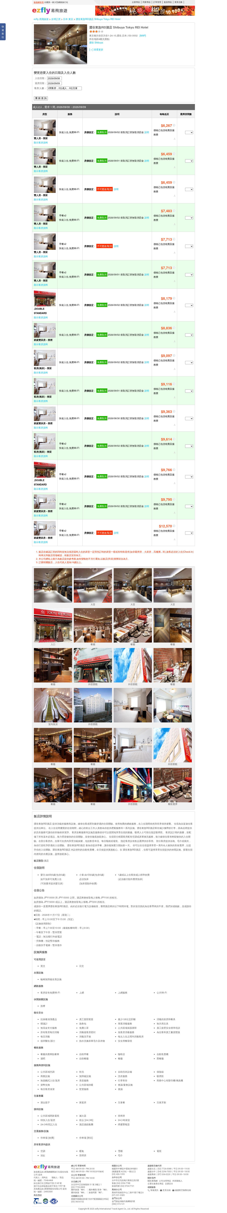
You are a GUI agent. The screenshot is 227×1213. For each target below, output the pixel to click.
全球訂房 (55, 19)
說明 (146, 132)
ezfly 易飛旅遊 (41, 19)
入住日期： (41, 78)
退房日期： (41, 83)
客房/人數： (40, 88)
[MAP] (143, 35)
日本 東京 (68, 19)
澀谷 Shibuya (96, 42)
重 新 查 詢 (41, 98)
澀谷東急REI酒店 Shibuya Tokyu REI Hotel (98, 19)
